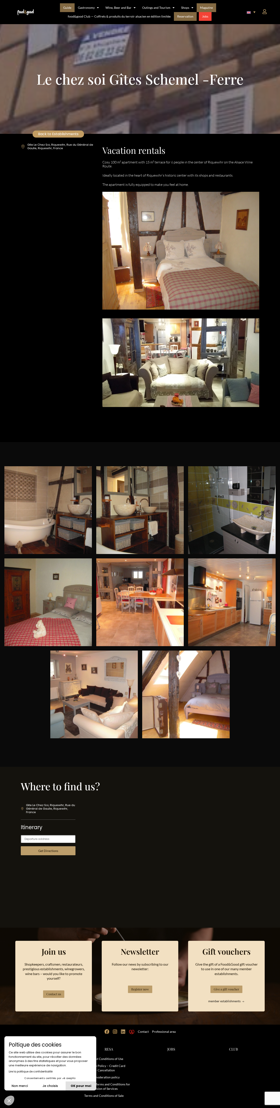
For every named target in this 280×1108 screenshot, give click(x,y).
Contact (143, 1031)
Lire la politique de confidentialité (30, 1071)
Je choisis (50, 1086)
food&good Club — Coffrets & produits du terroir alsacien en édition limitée (119, 16)
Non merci (20, 1086)
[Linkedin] (123, 1031)
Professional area (164, 1031)
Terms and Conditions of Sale (104, 1095)
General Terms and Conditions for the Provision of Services (107, 1086)
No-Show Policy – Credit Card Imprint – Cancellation (104, 1068)
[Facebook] (107, 1031)
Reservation (185, 16)
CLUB (233, 1049)
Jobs (205, 16)
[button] (251, 12)
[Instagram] (115, 1031)
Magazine (206, 7)
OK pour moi (81, 1086)
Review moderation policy (102, 1077)
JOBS (171, 1049)
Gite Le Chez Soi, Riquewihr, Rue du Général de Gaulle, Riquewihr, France (60, 146)
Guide (67, 7)
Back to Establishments (58, 133)
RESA (109, 1049)
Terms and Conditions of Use (103, 1059)
